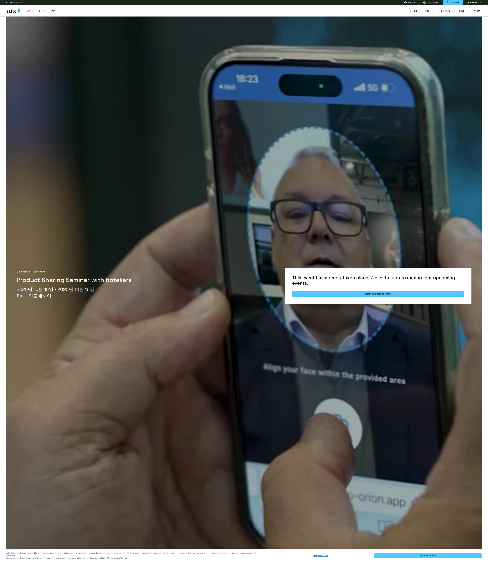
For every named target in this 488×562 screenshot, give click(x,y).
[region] (244, 555)
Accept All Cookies (428, 556)
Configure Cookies (320, 556)
